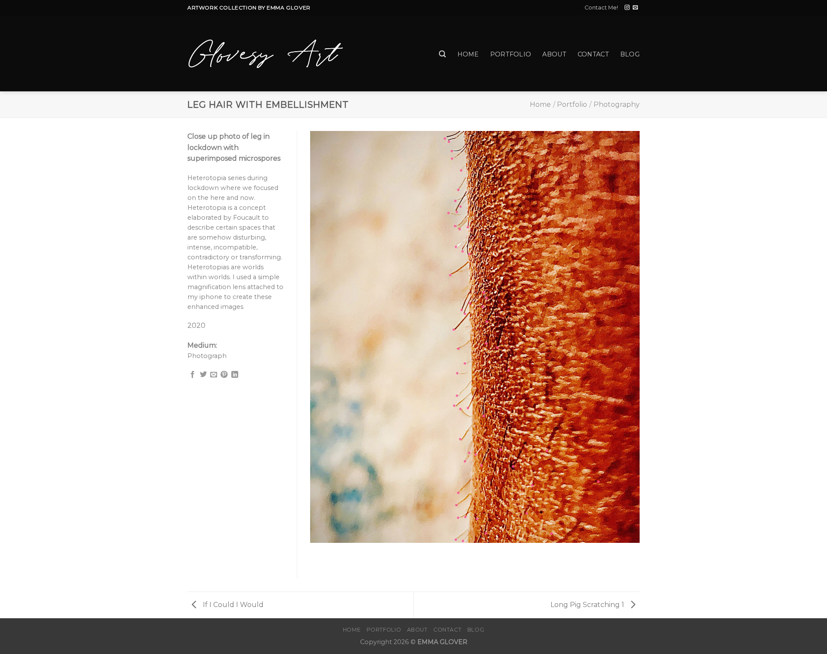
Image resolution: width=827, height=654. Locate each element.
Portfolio (511, 54)
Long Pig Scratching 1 (588, 605)
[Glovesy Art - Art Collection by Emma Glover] (265, 53)
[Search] (442, 54)
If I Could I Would (232, 605)
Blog (630, 54)
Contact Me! (601, 7)
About (554, 54)
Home (468, 54)
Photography (617, 104)
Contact (593, 54)
